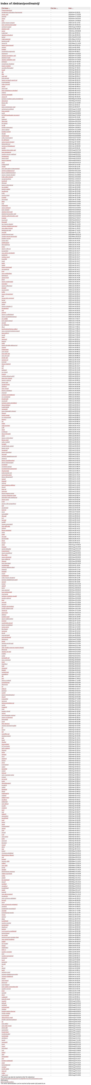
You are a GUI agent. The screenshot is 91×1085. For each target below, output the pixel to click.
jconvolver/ (5, 764)
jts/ (2, 421)
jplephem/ (5, 639)
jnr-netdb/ (5, 318)
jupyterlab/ (5, 1036)
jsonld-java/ (5, 136)
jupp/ (3, 781)
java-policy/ (5, 333)
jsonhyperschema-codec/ (10, 329)
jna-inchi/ (4, 220)
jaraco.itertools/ (6, 557)
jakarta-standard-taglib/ (9, 725)
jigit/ (3, 666)
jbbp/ (3, 919)
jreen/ (3, 851)
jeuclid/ (4, 232)
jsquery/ (4, 758)
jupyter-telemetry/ (7, 127)
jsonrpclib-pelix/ (7, 475)
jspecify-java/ (6, 999)
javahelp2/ (5, 508)
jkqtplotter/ (5, 947)
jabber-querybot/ (7, 873)
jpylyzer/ (4, 491)
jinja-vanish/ (5, 111)
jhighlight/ (5, 205)
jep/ (3, 20)
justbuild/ (4, 997)
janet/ (3, 1040)
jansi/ (3, 641)
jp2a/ (3, 752)
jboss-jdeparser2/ (7, 477)
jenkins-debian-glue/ (8, 567)
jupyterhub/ (5, 672)
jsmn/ (3, 31)
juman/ (4, 859)
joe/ (3, 849)
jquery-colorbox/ (7, 390)
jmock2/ (4, 392)
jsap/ (3, 337)
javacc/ (4, 419)
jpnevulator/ (5, 744)
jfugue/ (4, 413)
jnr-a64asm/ (5, 140)
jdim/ (3, 847)
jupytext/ (4, 181)
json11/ (4, 510)
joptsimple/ (5, 349)
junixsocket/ (5, 1007)
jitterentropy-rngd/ (7, 1017)
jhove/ (4, 105)
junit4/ (4, 693)
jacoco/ (4, 604)
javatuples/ (5, 308)
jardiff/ (4, 522)
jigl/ (3, 310)
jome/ (3, 730)
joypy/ (3, 584)
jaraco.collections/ (7, 185)
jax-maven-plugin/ (7, 224)
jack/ (3, 970)
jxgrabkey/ (5, 674)
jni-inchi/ (4, 779)
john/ (3, 762)
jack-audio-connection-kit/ (10, 986)
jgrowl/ (4, 582)
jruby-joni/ (5, 1075)
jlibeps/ (4, 561)
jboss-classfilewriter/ (8, 460)
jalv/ (3, 954)
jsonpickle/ (5, 925)
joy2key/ (4, 799)
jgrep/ (3, 37)
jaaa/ (3, 740)
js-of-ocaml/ (5, 1015)
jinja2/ (4, 945)
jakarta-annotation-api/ (9, 55)
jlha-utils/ (4, 555)
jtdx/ (3, 1054)
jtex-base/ (5, 629)
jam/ (3, 810)
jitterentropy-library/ (8, 855)
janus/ (4, 978)
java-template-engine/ (8, 715)
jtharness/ (5, 684)
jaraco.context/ (6, 680)
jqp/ (3, 738)
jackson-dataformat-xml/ (9, 456)
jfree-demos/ (6, 723)
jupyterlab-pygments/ (8, 51)
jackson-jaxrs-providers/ (9, 403)
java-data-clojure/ (7, 228)
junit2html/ (5, 921)
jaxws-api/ (5, 382)
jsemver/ (4, 339)
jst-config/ (5, 935)
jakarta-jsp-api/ (6, 230)
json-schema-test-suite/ (9, 25)
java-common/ (6, 660)
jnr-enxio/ (5, 372)
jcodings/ (4, 431)
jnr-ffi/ (3, 125)
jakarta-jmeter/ (6, 736)
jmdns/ (4, 92)
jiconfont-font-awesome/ (9, 468)
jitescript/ (4, 121)
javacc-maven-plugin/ (8, 175)
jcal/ (3, 834)
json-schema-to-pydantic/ (10, 904)
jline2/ (4, 487)
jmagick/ (4, 707)
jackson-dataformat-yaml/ (10, 580)
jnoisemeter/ (5, 826)
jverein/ (4, 621)
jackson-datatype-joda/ (9, 495)
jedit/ (3, 343)
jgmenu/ (4, 701)
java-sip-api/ (5, 355)
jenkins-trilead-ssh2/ (8, 376)
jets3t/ (3, 166)
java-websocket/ (7, 592)
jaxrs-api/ (4, 88)
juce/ (3, 960)
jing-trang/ (5, 594)
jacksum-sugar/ (6, 27)
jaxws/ (4, 479)
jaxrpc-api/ (5, 14)
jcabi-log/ (4, 33)
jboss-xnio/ (5, 440)
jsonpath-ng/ (6, 658)
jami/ (3, 588)
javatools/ (5, 896)
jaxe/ (3, 429)
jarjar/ (3, 86)
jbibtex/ (4, 614)
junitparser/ (5, 575)
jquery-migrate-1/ (7, 306)
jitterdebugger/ (6, 783)
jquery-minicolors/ (7, 438)
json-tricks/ (5, 351)
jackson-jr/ (5, 360)
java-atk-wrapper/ (7, 894)
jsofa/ (3, 656)
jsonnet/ (4, 840)
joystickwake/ (6, 1034)
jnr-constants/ (6, 397)
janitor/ (4, 47)
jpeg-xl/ (4, 1071)
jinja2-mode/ (6, 415)
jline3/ (4, 697)
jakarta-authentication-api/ (10, 216)
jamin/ (4, 828)
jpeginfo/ (4, 769)
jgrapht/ (4, 571)
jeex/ (3, 512)
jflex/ (3, 327)
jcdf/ (3, 427)
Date (70, 8)
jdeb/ (3, 436)
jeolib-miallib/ (6, 1013)
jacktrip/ (4, 884)
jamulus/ (4, 631)
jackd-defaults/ (6, 549)
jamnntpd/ (5, 719)
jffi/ (2, 676)
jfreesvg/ (4, 649)
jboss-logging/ (6, 364)
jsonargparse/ (6, 1065)
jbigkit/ (4, 670)
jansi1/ (4, 917)
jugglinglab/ (5, 407)
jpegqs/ (4, 754)
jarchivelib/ (5, 538)
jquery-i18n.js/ (6, 249)
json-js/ (4, 489)
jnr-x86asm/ (5, 325)
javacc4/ (4, 97)
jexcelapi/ (5, 199)
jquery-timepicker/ (7, 294)
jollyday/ (4, 61)
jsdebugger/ (5, 242)
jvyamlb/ (4, 259)
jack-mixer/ (5, 980)
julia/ (3, 532)
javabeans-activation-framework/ (12, 12)
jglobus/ (4, 386)
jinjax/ (3, 915)
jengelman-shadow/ (8, 64)
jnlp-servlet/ (5, 78)
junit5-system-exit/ (7, 608)
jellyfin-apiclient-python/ (9, 1019)
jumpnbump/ (6, 682)
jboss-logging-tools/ (8, 493)
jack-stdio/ (5, 1023)
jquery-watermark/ (7, 281)
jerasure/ (4, 668)
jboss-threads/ (6, 434)
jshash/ (4, 288)
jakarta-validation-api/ (8, 59)
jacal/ (3, 335)
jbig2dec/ (4, 664)
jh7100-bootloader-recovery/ (10, 115)
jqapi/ (3, 265)
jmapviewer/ (5, 551)
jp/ (2, 727)
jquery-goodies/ (6, 452)
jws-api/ (4, 454)
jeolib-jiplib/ (5, 1069)
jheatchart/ (5, 399)
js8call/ (4, 1003)
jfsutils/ (4, 742)
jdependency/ (6, 144)
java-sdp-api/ (6, 353)
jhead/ (4, 832)
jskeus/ (4, 773)
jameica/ (4, 610)
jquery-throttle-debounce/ (9, 345)
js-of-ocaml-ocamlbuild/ (9, 931)
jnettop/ (4, 795)
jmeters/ (4, 808)
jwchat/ (4, 520)
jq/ (2, 1021)
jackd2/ (4, 993)
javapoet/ (4, 450)
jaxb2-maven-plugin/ (8, 22)
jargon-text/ (5, 277)
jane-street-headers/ (8, 939)
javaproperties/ (6, 179)
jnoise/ (4, 777)
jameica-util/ (5, 41)
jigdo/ (3, 767)
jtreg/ (3, 540)
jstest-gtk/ (5, 1028)
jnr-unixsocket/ (6, 417)
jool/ (3, 820)
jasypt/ (4, 323)
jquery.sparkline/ (7, 553)
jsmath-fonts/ (6, 384)
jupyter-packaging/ (7, 956)
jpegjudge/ (5, 1056)
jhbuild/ (4, 481)
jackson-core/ (6, 972)
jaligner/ (4, 370)
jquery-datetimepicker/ (9, 172)
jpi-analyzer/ (5, 880)
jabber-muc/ (5, 797)
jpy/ (3, 1058)
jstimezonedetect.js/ (8, 703)
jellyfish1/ (5, 1038)
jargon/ (4, 302)
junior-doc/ (5, 240)
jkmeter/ (4, 843)
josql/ (3, 70)
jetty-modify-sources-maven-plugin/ (13, 647)
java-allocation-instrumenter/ (11, 168)
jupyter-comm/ (6, 131)
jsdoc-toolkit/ (6, 442)
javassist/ (5, 409)
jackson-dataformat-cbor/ (9, 226)
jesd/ (3, 261)
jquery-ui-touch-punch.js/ (9, 80)
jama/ (3, 300)
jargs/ (3, 304)
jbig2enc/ (4, 927)
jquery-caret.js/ (6, 380)
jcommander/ (6, 82)
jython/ (4, 528)
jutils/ (3, 292)
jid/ (3, 732)
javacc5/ (4, 43)
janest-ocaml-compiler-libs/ (10, 937)
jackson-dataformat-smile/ (10, 974)
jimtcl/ (3, 1052)
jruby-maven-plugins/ (8, 577)
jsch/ (3, 162)
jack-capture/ (6, 748)
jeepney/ (4, 958)
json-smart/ (5, 388)
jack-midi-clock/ (6, 1025)
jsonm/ (4, 929)
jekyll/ (3, 968)
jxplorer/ (4, 119)
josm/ (3, 1046)
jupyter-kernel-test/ (7, 234)
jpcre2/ (4, 900)
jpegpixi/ (4, 789)
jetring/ (4, 483)
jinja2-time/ (5, 1032)
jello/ (3, 545)
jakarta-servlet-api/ (7, 643)
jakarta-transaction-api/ (9, 214)
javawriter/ (5, 251)
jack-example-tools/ (8, 775)
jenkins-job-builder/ (8, 606)
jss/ (3, 678)
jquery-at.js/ (5, 448)
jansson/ (4, 962)
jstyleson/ (5, 53)
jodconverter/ (6, 425)
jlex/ (3, 600)
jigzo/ (3, 822)
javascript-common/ (8, 298)
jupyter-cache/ (6, 238)
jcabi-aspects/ (6, 39)
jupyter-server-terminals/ (9, 236)
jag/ (3, 812)
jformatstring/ (6, 244)
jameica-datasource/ (8, 170)
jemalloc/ (4, 886)
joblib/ (4, 941)
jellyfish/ (4, 1005)
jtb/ (3, 72)
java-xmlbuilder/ (7, 273)
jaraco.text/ (5, 158)
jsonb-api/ (5, 357)
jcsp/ (3, 501)
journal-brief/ (6, 635)
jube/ (3, 534)
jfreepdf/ (4, 222)
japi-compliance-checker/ (10, 90)
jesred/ (4, 892)
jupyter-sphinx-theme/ (8, 1011)
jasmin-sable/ (6, 189)
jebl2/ (3, 890)
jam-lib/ (4, 645)
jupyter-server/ (6, 989)
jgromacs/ (5, 275)
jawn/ (3, 18)
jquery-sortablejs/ (7, 625)
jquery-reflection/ (7, 286)
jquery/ (4, 341)
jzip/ (3, 830)
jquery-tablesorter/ (7, 619)
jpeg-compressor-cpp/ (8, 107)
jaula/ (3, 705)
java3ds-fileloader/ (7, 68)
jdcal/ (3, 633)
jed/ (3, 1050)
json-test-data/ (6, 563)
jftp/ (3, 74)
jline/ (3, 279)
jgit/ (3, 506)
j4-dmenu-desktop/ (7, 853)
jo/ (2, 686)
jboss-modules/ (6, 530)
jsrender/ (4, 284)
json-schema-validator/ (9, 898)
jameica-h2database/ (8, 146)
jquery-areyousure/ (8, 45)
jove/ (3, 1044)
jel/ (3, 368)
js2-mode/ (5, 943)
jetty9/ (3, 878)
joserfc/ (4, 1001)
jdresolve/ (5, 101)
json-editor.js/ (6, 559)
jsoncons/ (5, 612)
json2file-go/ (5, 734)
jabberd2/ (5, 801)
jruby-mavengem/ (7, 138)
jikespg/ (4, 183)
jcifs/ (3, 193)
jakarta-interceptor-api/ (9, 150)
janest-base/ (5, 933)
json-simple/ (5, 210)
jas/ (3, 296)
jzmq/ (3, 867)
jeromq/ (4, 362)
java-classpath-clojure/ (9, 411)
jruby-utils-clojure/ (7, 177)
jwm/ (3, 902)
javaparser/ (5, 156)
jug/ (3, 203)
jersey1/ (4, 458)
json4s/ (4, 16)
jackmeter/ (5, 1030)
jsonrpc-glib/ (5, 861)
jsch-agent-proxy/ (7, 321)
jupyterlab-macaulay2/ (9, 908)
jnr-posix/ (4, 123)
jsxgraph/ (4, 1042)
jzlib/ (3, 117)
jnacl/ (3, 573)
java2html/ (5, 818)
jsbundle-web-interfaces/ (9, 497)
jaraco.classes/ (6, 160)
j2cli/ (3, 995)
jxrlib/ (3, 876)
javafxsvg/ (5, 191)
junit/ (3, 113)
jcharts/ (4, 197)
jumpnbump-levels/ (8, 912)
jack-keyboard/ (6, 637)
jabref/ (4, 586)
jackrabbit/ (5, 514)
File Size (53, 8)
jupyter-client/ (6, 711)
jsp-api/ (4, 536)
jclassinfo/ (5, 699)
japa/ (3, 824)
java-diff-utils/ (6, 526)
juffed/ (4, 863)
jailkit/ (3, 787)
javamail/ (4, 401)
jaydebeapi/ (5, 565)
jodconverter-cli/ (7, 473)
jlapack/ (4, 569)
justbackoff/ (5, 164)
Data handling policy (7, 1082)
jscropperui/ (5, 269)
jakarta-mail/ (5, 29)
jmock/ (4, 374)
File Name (5, 8)
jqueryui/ (4, 982)
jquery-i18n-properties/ (9, 503)
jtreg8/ (4, 964)
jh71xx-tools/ (6, 746)
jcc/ (3, 518)
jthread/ (4, 516)
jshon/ (4, 760)
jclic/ (3, 991)
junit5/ (4, 148)
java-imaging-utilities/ (8, 485)
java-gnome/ (6, 590)
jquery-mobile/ (6, 66)
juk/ (3, 857)
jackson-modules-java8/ (9, 596)
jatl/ (3, 366)
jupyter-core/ (6, 616)
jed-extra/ (5, 1048)
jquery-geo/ (5, 499)
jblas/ (3, 791)
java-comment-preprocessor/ (11, 331)
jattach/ (4, 814)
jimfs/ (3, 423)
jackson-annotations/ (8, 395)
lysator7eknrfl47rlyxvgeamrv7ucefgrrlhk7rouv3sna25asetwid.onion (21, 1078)
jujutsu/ (4, 1067)
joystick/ (4, 785)
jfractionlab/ (5, 471)
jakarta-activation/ (7, 35)
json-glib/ (4, 865)
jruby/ (3, 1073)
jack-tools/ (5, 836)
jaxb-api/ (4, 76)
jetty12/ (4, 688)
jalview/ (4, 691)
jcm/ (3, 271)
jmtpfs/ (4, 653)
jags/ (3, 1063)
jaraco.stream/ (6, 207)
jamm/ (4, 713)
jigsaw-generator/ (7, 524)
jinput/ (4, 845)
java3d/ (4, 910)
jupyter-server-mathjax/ (9, 154)
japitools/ (4, 255)
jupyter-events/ (6, 923)
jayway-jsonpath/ (7, 94)
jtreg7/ (4, 882)
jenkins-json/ (6, 257)
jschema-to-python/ (8, 109)
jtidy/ (3, 201)
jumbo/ (4, 49)
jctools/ (4, 218)
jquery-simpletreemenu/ (9, 316)
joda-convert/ (6, 84)
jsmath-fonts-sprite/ (8, 446)
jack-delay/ (5, 804)
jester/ (4, 771)
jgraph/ (4, 869)
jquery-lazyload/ (7, 267)
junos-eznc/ (5, 627)
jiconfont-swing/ (7, 466)
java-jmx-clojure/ (7, 378)
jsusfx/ (4, 806)
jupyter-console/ (7, 952)
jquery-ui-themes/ (7, 717)
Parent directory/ (7, 10)
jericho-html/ (5, 195)
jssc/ (3, 756)
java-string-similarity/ (8, 253)
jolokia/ (4, 1009)
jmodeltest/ (5, 888)
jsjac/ (3, 246)
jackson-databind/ (7, 976)
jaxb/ (3, 263)
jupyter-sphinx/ (6, 598)
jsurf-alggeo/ (6, 984)
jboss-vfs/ (5, 103)
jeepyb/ (4, 602)
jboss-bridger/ (6, 405)
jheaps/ (4, 547)
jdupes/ (4, 750)
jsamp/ (4, 347)
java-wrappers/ (6, 152)
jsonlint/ (4, 906)
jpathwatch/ (5, 793)
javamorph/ (5, 290)
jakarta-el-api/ (6, 57)
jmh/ (3, 709)
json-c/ (4, 949)
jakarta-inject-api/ (7, 212)
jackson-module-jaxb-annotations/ (12, 99)
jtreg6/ (4, 133)
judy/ (3, 838)
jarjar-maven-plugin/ (8, 142)
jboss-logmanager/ (7, 462)
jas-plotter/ (5, 187)
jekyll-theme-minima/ (8, 871)
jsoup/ (4, 542)
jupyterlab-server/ (7, 623)
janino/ (4, 312)
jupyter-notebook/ (7, 1060)
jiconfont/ (4, 464)
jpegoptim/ (5, 816)
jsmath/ (4, 444)
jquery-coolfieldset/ (8, 314)
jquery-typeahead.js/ (8, 695)
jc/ (2, 966)
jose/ (3, 662)
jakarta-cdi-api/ (6, 651)
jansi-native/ (5, 129)
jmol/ (3, 721)
